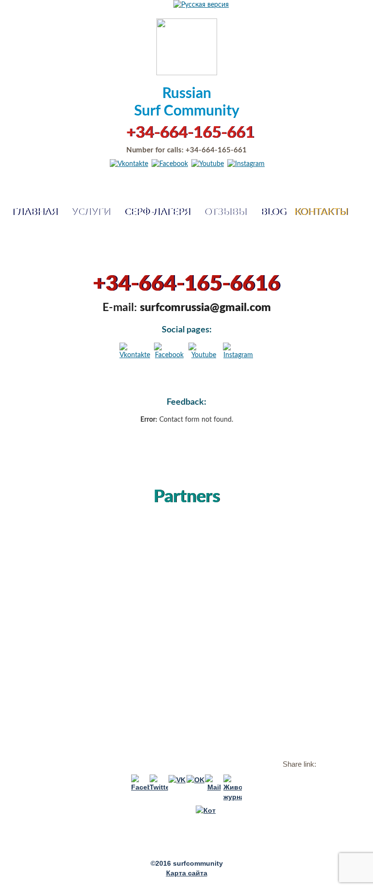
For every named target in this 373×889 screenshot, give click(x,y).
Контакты (321, 212)
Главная (34, 212)
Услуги (90, 212)
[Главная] (186, 45)
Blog (273, 212)
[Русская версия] (201, 5)
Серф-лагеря (157, 212)
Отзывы (225, 212)
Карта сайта (186, 873)
